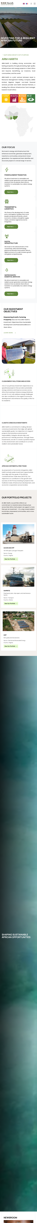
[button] (34, 3)
